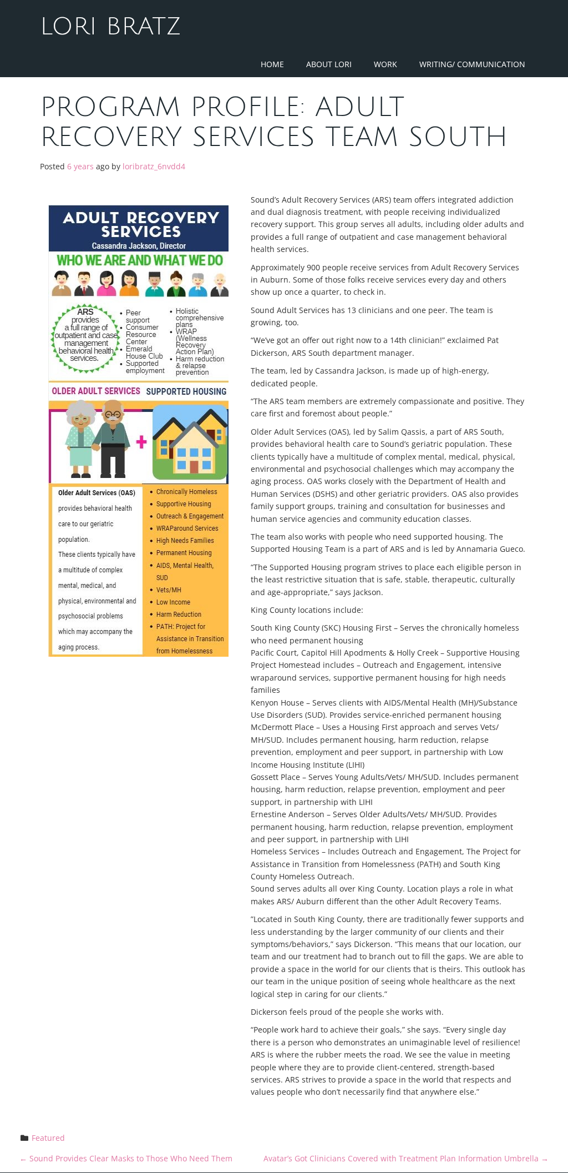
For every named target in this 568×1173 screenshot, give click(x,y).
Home (272, 64)
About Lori (329, 64)
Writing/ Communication (472, 64)
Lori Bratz (110, 26)
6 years (80, 166)
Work (385, 64)
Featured (48, 1137)
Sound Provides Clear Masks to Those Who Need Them (125, 1158)
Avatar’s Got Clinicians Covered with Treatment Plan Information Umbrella (406, 1158)
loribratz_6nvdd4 (154, 166)
